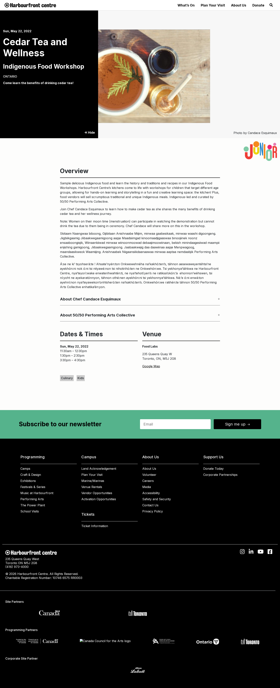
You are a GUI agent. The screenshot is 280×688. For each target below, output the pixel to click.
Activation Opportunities (98, 499)
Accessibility (151, 493)
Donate (258, 5)
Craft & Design (30, 475)
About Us (238, 5)
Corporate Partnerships (220, 475)
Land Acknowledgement (98, 468)
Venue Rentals (91, 487)
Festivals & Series (32, 487)
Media (146, 487)
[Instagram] (242, 552)
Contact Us (150, 505)
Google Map (151, 366)
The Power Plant (32, 505)
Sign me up (238, 424)
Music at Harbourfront (36, 493)
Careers (148, 481)
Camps (25, 468)
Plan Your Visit (213, 5)
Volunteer (149, 475)
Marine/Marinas (92, 481)
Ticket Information (94, 526)
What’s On (186, 5)
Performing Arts (32, 499)
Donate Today (213, 468)
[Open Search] (271, 5)
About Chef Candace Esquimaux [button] (90, 299)
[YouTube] (261, 552)
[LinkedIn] (251, 552)
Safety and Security (156, 499)
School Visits (29, 511)
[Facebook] (270, 552)
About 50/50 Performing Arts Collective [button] (97, 315)
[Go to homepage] (30, 5)
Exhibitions (28, 481)
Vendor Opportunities (96, 493)
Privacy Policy (152, 511)
